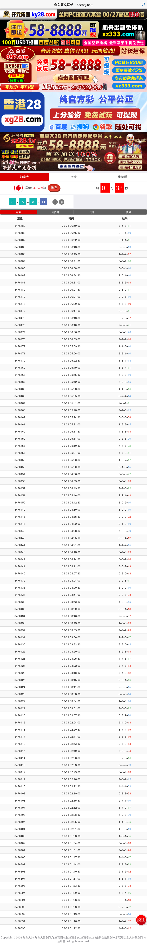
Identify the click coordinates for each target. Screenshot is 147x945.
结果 (18, 212)
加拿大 (24, 177)
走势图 (55, 212)
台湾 (73, 177)
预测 (128, 212)
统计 (92, 212)
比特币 (122, 177)
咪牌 (54, 187)
